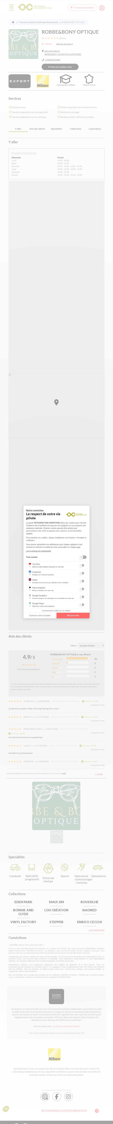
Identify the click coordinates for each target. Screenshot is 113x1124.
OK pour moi (73, 615)
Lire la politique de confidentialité (38, 551)
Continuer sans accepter (40, 615)
